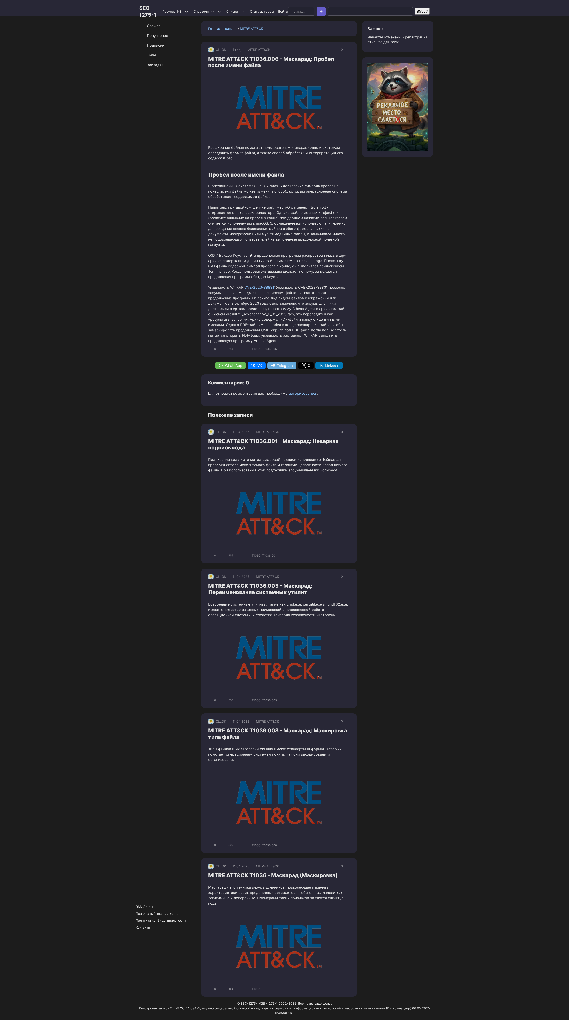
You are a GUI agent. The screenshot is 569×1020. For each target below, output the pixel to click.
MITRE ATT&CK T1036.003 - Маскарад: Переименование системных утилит (260, 589)
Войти (283, 11)
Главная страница (222, 28)
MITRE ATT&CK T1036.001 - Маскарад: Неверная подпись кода (273, 444)
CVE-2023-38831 (259, 287)
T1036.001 (269, 555)
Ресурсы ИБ (172, 11)
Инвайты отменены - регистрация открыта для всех (397, 39)
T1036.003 (269, 700)
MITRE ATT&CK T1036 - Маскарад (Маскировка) (273, 875)
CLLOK (221, 50)
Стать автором (262, 11)
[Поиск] (321, 11)
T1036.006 (269, 349)
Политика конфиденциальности (161, 920)
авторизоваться (303, 393)
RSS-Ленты (144, 907)
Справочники (204, 11)
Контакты (143, 927)
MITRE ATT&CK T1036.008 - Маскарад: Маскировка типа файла (277, 733)
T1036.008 (269, 845)
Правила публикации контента (160, 913)
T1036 (256, 349)
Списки (232, 11)
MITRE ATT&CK (251, 28)
